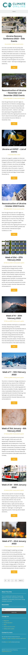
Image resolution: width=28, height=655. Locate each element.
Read (14, 67)
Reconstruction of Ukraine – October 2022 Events (14, 204)
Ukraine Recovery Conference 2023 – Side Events (14, 38)
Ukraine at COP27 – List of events (14, 150)
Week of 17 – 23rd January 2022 (14, 542)
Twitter (24, 638)
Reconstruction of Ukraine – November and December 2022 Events (14, 93)
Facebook (18, 638)
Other (18, 154)
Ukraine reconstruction (17, 44)
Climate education (8, 622)
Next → (21, 580)
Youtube (13, 638)
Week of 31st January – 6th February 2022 (14, 429)
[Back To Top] (25, 650)
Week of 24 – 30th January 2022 (14, 486)
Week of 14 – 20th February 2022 (14, 316)
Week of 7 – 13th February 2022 (14, 373)
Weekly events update (18, 262)
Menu (14, 11)
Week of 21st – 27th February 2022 (14, 258)
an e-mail (8, 642)
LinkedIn (9, 638)
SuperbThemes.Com (6, 651)
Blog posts (6, 620)
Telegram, (4, 638)
